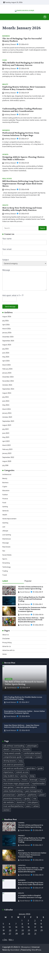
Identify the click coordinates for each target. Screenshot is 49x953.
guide (40, 768)
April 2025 (6, 361)
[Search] (45, 17)
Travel (4, 575)
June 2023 (5, 433)
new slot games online (25, 787)
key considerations (11, 779)
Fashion (5, 495)
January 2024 (6, 413)
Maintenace (6, 539)
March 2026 (6, 329)
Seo (3, 551)
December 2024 (8, 377)
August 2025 (6, 345)
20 (10, 930)
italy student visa (10, 776)
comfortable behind (32, 753)
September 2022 (8, 457)
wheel (36, 806)
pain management (33, 791)
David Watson (25, 592)
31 (35, 933)
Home (4, 654)
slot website (8, 802)
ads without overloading (13, 746)
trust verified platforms (13, 806)
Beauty (5, 84)
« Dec (4, 939)
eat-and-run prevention (13, 764)
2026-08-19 (26, 688)
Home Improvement (9, 519)
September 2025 (8, 341)
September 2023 (8, 421)
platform (21, 795)
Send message (10, 306)
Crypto (4, 486)
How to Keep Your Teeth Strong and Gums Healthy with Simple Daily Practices (22, 209)
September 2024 (8, 389)
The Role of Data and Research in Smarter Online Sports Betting (30, 588)
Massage (5, 543)
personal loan (9, 795)
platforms (32, 795)
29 (23, 933)
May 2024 (5, 405)
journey (24, 776)
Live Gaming (6, 535)
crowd (38, 757)
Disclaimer (6, 638)
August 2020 (6, 461)
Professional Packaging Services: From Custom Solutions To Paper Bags (20, 134)
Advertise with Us (8, 650)
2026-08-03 (26, 730)
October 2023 (7, 417)
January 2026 (6, 333)
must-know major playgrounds (16, 783)
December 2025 (7, 337)
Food (4, 60)
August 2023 (6, 425)
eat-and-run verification (13, 768)
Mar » (11, 939)
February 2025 (7, 369)
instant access (22, 772)
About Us (5, 635)
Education (5, 490)
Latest (5, 581)
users (28, 806)
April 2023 (6, 441)
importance (8, 772)
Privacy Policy (7, 642)
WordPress (36, 950)
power (42, 795)
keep (32, 776)
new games (8, 787)
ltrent (42, 779)
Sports (5, 154)
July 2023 (5, 429)
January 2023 (6, 453)
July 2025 (5, 349)
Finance (5, 498)
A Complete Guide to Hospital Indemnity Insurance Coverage (30, 896)
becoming (16, 749)
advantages (32, 746)
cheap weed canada (12, 753)
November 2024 (8, 381)
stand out (21, 802)
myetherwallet (38, 783)
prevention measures (12, 798)
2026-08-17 (25, 702)
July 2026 (5, 321)
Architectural (6, 474)
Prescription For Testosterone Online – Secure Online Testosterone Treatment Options (32, 609)
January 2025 (6, 373)
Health (5, 205)
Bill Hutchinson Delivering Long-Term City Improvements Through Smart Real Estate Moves (22, 183)
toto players (33, 802)
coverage (29, 757)
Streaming (6, 563)
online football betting (12, 791)
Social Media (6, 555)
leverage (33, 779)
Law (3, 527)
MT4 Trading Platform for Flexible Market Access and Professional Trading (31, 599)
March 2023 (6, 445)
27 (10, 933)
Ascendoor (14, 950)
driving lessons (9, 761)
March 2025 (6, 365)
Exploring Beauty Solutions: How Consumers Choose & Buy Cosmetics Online (23, 88)
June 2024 (5, 401)
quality (27, 798)
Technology (6, 567)
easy (21, 761)
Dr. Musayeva (24, 947)
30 (29, 933)
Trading (5, 571)
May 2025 (5, 357)
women (6, 810)
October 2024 (7, 385)
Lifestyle (5, 531)
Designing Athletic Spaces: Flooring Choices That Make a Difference (23, 158)
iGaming (5, 523)
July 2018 (5, 465)
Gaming (5, 506)
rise (34, 798)
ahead (6, 749)
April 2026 (6, 325)
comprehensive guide (12, 757)
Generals (5, 511)
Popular (28, 581)
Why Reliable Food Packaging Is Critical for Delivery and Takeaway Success (23, 64)
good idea (31, 768)
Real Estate (7, 178)
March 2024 (6, 409)
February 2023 (7, 449)
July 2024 (5, 397)
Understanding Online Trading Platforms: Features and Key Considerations (22, 110)
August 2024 (6, 393)
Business (6, 36)
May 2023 (5, 437)
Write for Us (6, 646)
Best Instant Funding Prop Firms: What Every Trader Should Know (30, 884)
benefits (26, 749)
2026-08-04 (26, 716)
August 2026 (6, 316)
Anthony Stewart (10, 44)
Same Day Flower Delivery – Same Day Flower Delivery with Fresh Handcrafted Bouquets (31, 620)
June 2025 (5, 353)
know (24, 779)
